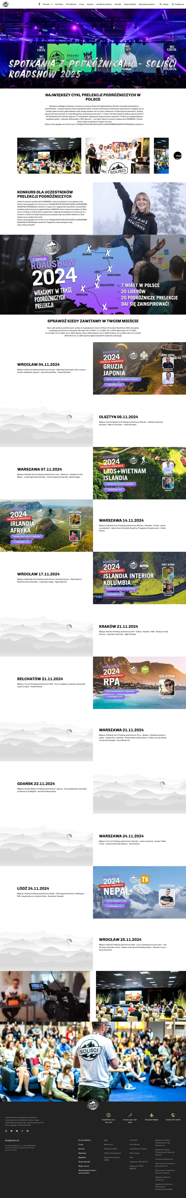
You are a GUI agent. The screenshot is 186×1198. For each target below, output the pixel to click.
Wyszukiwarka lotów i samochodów (87, 1171)
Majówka (82, 1157)
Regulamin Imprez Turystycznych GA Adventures (162, 1142)
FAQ (131, 1157)
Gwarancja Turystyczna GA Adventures (165, 1164)
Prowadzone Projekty (138, 1149)
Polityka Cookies (110, 1149)
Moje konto (108, 1144)
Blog (106, 1140)
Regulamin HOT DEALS (139, 1162)
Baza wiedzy (135, 1153)
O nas (80, 1144)
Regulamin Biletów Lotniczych (162, 1178)
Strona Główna (84, 1140)
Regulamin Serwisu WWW (112, 1158)
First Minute (135, 1144)
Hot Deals (133, 1140)
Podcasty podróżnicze (164, 1159)
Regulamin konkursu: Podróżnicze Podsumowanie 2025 (164, 1186)
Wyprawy (82, 1153)
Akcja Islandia (84, 1162)
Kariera (81, 1149)
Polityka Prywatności (112, 1153)
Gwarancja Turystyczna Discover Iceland (165, 1171)
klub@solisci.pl (12, 1140)
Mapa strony (83, 1166)
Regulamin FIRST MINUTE (137, 1167)
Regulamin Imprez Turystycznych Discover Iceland (165, 1152)
